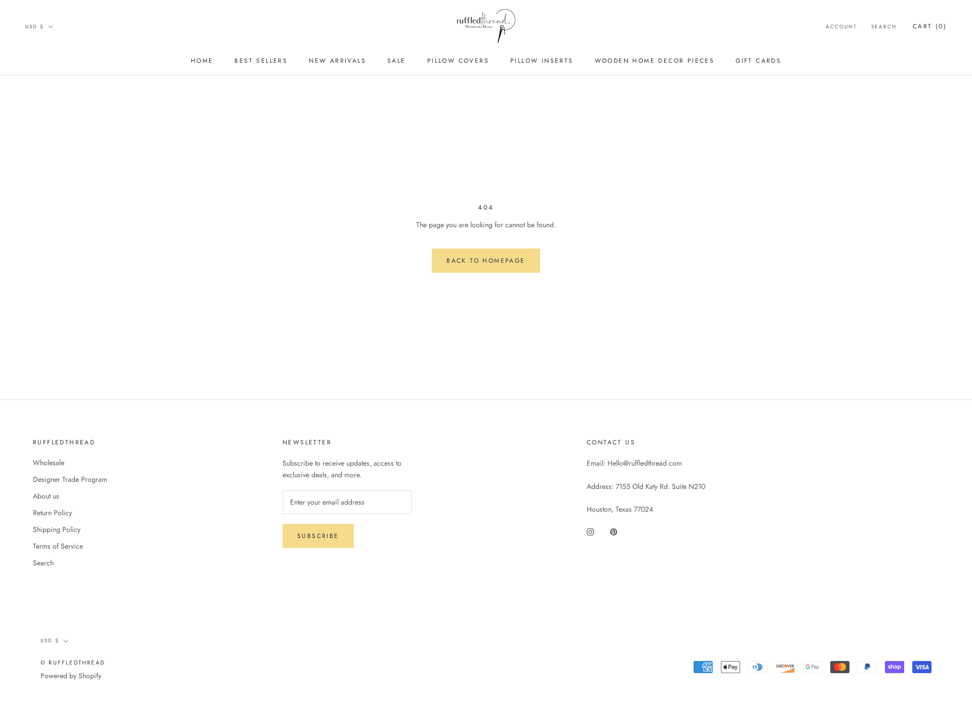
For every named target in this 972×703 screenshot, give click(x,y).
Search (884, 26)
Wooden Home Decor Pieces (655, 60)
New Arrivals (337, 60)
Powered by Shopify (70, 676)
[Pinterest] (613, 531)
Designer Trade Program (70, 479)
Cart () (930, 26)
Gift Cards (758, 60)
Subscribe (318, 536)
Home (202, 60)
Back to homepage (486, 260)
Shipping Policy (56, 529)
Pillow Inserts (542, 60)
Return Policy (52, 513)
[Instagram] (590, 531)
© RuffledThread (72, 662)
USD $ (34, 26)
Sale (396, 60)
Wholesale (48, 463)
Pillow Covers (458, 60)
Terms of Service (58, 546)
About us (46, 496)
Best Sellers (261, 60)
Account (841, 26)
